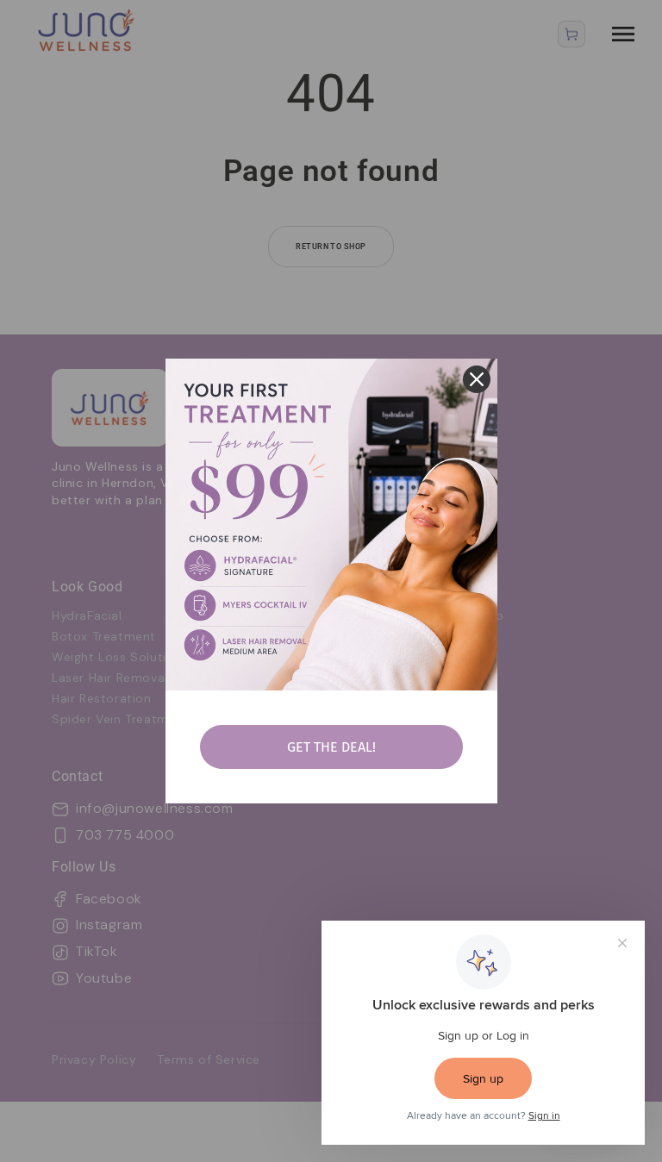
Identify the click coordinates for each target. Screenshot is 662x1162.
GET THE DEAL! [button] (331, 747)
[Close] (476, 379)
